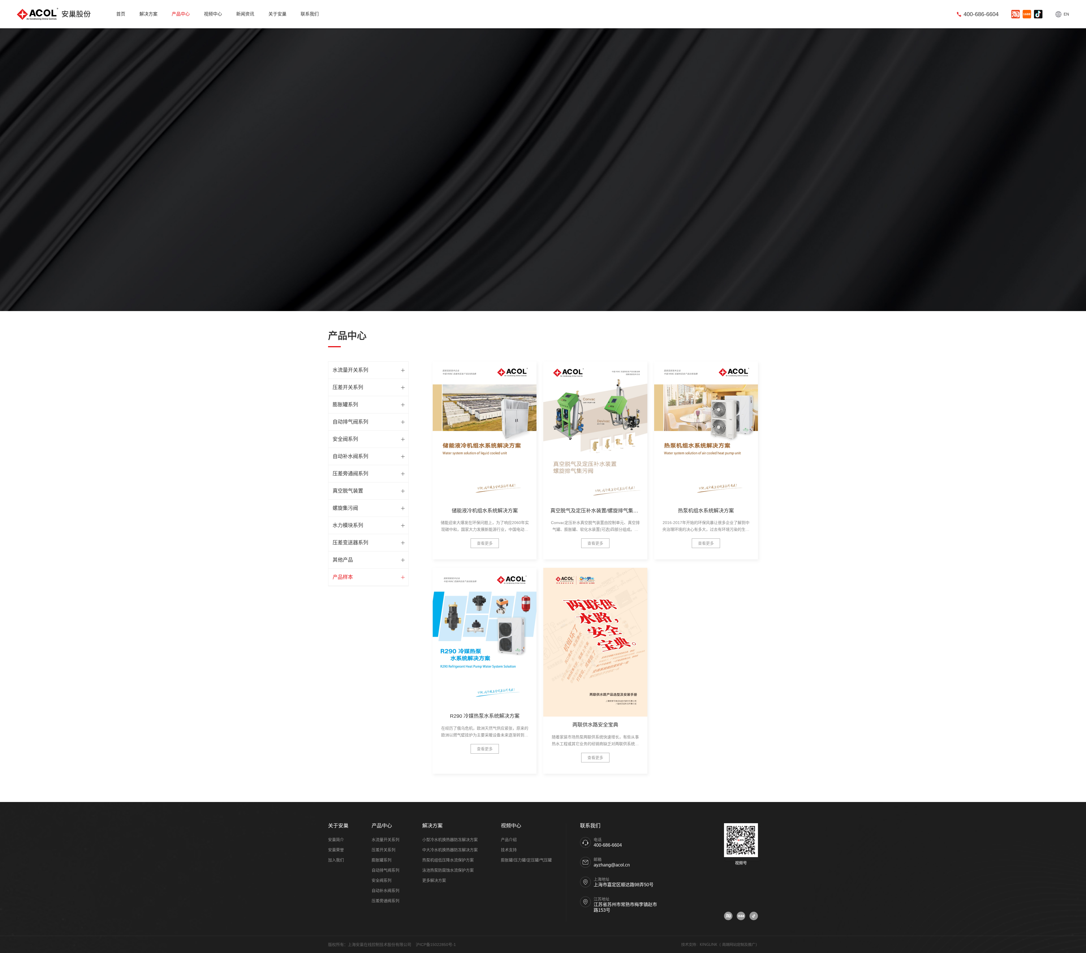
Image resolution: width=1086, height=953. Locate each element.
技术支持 (509, 850)
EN (1066, 14)
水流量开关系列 (350, 370)
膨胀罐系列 (345, 404)
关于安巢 (277, 14)
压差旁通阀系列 (350, 474)
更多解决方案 (434, 880)
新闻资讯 (245, 14)
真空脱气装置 (348, 491)
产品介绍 (509, 839)
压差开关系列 (348, 387)
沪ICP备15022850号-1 (436, 944)
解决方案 (148, 14)
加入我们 (336, 860)
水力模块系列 (348, 525)
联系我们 (310, 14)
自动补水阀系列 (350, 456)
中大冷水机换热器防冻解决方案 (450, 850)
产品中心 (181, 14)
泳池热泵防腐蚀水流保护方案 (448, 870)
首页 (120, 14)
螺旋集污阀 (345, 508)
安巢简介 (336, 839)
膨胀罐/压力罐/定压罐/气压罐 (526, 860)
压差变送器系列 (350, 543)
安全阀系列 (345, 439)
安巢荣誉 (336, 850)
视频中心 (213, 14)
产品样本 (343, 577)
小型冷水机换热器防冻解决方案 (450, 839)
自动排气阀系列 (350, 422)
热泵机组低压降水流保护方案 (448, 860)
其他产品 (343, 560)
